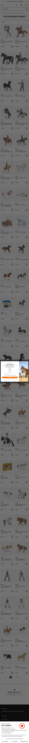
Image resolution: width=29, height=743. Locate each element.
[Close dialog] (27, 362)
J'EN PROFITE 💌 (10, 377)
